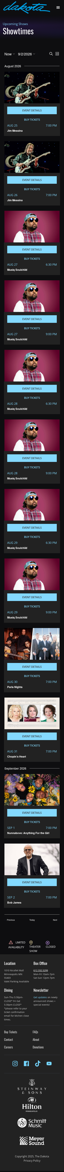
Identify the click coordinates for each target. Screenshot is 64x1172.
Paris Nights (14, 687)
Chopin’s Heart (16, 756)
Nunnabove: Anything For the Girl (28, 833)
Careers (8, 1047)
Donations (38, 1047)
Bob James (14, 902)
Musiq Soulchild (17, 270)
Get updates (40, 997)
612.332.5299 (40, 970)
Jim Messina (15, 130)
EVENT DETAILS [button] (32, 110)
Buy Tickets (10, 1031)
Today (32, 920)
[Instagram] (15, 1063)
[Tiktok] (37, 1063)
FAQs (35, 1031)
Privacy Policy (32, 1160)
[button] (58, 7)
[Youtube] (49, 1063)
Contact (8, 1039)
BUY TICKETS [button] (32, 119)
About (36, 1039)
